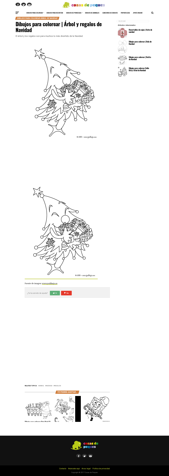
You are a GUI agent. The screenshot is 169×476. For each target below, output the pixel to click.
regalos (57, 386)
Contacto (62, 468)
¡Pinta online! (138, 12)
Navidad (49, 386)
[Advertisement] (67, 163)
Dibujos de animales (92, 12)
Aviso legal (86, 468)
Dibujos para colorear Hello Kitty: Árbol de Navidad (139, 69)
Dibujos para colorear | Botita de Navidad (140, 58)
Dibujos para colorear (34, 12)
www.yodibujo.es (49, 283)
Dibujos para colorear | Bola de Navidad (140, 42)
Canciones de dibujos (110, 12)
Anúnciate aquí (74, 468)
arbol (41, 386)
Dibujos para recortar (55, 12)
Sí (56, 293)
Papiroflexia (125, 12)
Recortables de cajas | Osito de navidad (140, 30)
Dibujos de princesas (73, 12)
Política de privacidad (101, 468)
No (67, 293)
